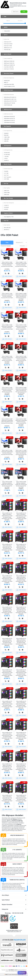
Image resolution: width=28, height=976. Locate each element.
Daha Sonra (16, 11)
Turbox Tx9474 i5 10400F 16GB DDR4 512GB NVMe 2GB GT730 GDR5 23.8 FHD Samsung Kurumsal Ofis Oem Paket (21, 390)
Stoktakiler (22, 245)
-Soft (6, 974)
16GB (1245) (6, 137)
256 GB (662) (7, 152)
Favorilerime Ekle (8, 273)
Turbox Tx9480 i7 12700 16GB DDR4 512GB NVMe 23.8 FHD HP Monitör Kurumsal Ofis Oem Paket (21, 264)
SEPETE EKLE (7, 276)
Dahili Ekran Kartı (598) (9, 84)
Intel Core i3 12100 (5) (9, 69)
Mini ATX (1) (6, 229)
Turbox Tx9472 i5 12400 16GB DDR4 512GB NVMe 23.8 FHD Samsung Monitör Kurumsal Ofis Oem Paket (7, 390)
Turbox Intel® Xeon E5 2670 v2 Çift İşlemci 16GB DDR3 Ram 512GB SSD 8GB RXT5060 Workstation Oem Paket (21, 704)
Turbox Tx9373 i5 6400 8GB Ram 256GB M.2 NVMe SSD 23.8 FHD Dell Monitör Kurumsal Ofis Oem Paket (21, 484)
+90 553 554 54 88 (17, 913)
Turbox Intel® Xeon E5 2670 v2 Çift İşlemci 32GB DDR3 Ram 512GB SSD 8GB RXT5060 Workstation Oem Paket (7, 735)
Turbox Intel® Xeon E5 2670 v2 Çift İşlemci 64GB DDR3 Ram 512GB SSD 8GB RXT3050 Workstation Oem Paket (21, 515)
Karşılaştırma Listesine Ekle (5, 273)
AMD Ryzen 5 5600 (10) (9, 63)
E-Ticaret (9, 974)
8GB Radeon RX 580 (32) (9, 116)
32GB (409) (6, 139)
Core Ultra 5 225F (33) (8, 67)
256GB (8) (6, 133)
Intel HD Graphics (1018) (9, 86)
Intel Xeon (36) (7, 49)
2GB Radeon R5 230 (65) (9, 122)
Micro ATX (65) (7, 227)
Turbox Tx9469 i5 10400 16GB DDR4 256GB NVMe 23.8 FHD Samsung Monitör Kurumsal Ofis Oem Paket (7, 359)
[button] (3, 323)
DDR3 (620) (6, 194)
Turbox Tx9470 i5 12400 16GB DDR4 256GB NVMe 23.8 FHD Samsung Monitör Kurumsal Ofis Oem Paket (21, 359)
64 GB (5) (6, 209)
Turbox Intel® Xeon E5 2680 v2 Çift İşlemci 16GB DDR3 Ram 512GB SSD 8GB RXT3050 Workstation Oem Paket (7, 578)
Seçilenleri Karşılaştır (6, 245)
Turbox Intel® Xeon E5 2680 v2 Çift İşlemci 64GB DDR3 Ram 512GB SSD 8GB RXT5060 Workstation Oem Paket (7, 515)
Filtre (7, 242)
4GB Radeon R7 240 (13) (9, 120)
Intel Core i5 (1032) (8, 43)
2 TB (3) (5, 158)
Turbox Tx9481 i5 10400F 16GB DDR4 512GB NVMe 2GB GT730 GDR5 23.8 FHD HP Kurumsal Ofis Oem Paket (21, 296)
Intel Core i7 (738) (8, 45)
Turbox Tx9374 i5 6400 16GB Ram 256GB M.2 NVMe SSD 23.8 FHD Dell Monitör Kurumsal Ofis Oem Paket (7, 484)
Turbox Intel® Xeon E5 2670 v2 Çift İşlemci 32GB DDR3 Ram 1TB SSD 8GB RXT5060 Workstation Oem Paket (7, 798)
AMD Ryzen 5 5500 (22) (9, 61)
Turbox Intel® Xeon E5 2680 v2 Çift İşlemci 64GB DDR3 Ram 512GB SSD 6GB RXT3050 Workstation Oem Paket (7, 704)
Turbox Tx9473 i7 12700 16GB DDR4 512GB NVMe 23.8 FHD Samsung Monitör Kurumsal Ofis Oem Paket (21, 327)
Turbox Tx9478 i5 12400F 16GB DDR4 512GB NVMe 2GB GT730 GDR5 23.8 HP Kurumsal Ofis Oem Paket (7, 421)
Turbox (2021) (7, 31)
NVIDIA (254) (7, 80)
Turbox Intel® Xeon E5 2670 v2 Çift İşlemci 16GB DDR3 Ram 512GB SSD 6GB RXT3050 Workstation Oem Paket (7, 672)
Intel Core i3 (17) (7, 41)
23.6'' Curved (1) (7, 177)
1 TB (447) (6, 156)
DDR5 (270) (6, 190)
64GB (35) (6, 141)
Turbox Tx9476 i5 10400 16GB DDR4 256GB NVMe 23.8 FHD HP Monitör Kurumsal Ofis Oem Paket (7, 264)
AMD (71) (6, 82)
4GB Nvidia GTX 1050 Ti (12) (10, 99)
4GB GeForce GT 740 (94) (9, 103)
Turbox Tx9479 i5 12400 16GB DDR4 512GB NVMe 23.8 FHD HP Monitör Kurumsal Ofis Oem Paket (7, 295)
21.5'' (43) (6, 173)
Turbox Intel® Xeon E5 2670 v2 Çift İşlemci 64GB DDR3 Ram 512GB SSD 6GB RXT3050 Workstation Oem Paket (21, 798)
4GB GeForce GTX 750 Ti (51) (10, 101)
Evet (24, 11)
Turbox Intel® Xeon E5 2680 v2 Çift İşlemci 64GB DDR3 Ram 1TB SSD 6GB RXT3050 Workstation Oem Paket (21, 547)
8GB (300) (6, 135)
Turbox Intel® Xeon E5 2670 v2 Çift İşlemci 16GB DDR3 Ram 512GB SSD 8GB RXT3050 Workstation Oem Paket (21, 672)
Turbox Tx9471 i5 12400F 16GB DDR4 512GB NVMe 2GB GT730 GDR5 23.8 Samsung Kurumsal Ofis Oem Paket (21, 453)
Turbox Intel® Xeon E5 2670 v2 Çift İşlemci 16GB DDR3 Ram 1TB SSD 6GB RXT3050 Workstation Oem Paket (7, 547)
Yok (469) (6, 171)
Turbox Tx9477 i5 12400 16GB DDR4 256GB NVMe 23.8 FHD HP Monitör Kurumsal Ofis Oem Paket (7, 452)
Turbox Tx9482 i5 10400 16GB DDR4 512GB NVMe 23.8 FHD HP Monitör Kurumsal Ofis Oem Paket (7, 327)
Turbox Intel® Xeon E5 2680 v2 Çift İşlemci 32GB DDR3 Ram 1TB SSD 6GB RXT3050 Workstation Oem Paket (7, 766)
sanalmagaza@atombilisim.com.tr (14, 930)
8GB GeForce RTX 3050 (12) (10, 97)
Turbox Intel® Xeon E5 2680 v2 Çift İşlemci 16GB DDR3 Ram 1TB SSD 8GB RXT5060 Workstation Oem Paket (21, 641)
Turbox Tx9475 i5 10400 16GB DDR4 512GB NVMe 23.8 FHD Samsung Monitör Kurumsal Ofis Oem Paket (21, 421)
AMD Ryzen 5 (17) (8, 47)
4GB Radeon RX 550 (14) (9, 118)
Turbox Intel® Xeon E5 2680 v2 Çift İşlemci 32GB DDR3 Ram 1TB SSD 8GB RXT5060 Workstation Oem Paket (21, 578)
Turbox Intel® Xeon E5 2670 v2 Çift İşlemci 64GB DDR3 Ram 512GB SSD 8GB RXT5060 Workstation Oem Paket (21, 735)
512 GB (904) (7, 154)
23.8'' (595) (6, 179)
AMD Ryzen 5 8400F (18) (9, 65)
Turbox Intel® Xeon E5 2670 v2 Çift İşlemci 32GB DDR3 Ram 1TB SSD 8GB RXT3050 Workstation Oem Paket (21, 766)
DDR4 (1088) (7, 192)
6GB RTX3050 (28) (8, 105)
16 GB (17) (6, 205)
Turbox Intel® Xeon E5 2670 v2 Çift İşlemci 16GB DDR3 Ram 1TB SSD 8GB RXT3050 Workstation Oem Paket (7, 610)
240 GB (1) (6, 160)
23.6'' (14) (6, 175)
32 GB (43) (6, 207)
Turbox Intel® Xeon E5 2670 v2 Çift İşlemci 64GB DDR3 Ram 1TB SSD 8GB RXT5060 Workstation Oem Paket (7, 641)
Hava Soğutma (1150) (8, 216)
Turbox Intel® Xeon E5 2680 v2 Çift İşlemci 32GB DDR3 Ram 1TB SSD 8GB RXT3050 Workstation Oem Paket (21, 610)
